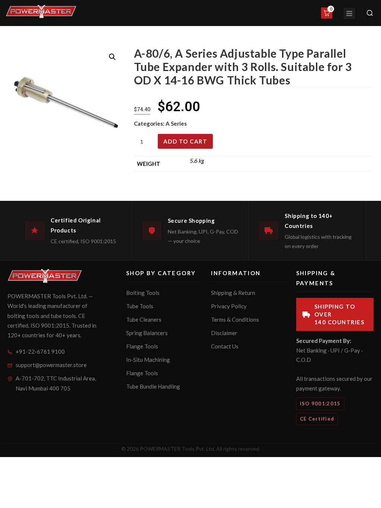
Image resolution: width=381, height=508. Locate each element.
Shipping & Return (233, 292)
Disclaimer (224, 332)
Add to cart (185, 141)
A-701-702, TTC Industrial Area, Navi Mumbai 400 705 (56, 383)
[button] (112, 57)
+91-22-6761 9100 (40, 351)
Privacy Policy (229, 306)
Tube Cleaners (143, 319)
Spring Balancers (147, 332)
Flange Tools (142, 346)
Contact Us (224, 346)
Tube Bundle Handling (153, 386)
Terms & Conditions (235, 319)
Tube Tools (139, 306)
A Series (176, 123)
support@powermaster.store (51, 364)
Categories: (150, 123)
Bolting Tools (143, 292)
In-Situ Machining (148, 359)
